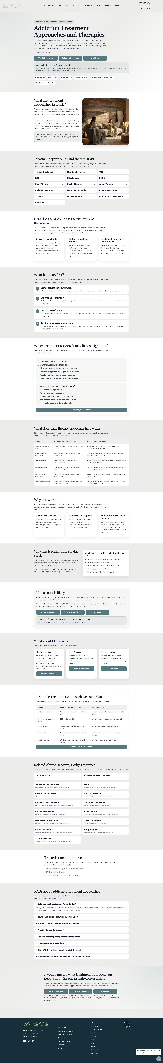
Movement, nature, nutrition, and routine (58, 400)
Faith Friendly (41, 184)
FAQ (53, 83)
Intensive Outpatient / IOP (54, 803)
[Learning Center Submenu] (110, 5)
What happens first (66, 77)
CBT (101, 172)
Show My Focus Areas (81, 410)
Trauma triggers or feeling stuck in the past (59, 372)
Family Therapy (74, 184)
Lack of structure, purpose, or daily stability (59, 378)
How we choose (52, 77)
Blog (117, 5)
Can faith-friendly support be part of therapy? (59, 950)
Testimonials (95, 1036)
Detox (100, 785)
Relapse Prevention (108, 190)
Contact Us (94, 1050)
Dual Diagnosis (101, 812)
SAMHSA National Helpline (55, 872)
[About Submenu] (79, 5)
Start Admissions (53, 839)
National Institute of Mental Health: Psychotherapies (63, 875)
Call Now (95, 58)
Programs (63, 5)
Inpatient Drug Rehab (50, 812)
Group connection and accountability (56, 396)
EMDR (102, 178)
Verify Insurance (45, 58)
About (75, 5)
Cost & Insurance (53, 830)
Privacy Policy (95, 1026)
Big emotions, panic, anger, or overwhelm (58, 368)
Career (93, 1046)
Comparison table (95, 77)
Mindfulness (73, 178)
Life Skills (39, 202)
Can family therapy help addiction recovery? (59, 937)
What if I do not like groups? (51, 930)
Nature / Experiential (76, 190)
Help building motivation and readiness (57, 403)
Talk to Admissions (70, 58)
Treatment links (40, 77)
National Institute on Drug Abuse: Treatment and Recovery (65, 869)
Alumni (60, 1048)
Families (87, 5)
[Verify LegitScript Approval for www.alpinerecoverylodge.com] (127, 1024)
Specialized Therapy (64, 1041)
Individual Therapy (44, 190)
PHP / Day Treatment (99, 794)
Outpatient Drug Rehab (96, 803)
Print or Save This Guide (81, 747)
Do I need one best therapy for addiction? (57, 904)
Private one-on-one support (52, 393)
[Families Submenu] (91, 5)
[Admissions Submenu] (54, 5)
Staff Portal (94, 1053)
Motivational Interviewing (111, 196)
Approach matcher (81, 77)
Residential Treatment (47, 794)
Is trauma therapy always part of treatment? (58, 923)
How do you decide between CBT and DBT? (58, 917)
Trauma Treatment (44, 172)
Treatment (61, 1038)
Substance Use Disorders (52, 785)
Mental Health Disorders (65, 1034)
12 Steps (39, 196)
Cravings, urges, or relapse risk (54, 365)
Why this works (108, 77)
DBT (37, 178)
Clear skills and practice (51, 389)
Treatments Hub (55, 776)
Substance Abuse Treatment (101, 776)
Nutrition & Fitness (76, 172)
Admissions (48, 5)
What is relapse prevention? (51, 943)
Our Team (94, 1033)
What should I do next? (42, 83)
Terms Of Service (96, 1029)
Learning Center (102, 5)
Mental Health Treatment (52, 821)
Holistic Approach (75, 196)
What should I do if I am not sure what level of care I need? (65, 956)
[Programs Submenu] (68, 5)
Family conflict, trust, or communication (58, 375)
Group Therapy (106, 184)
